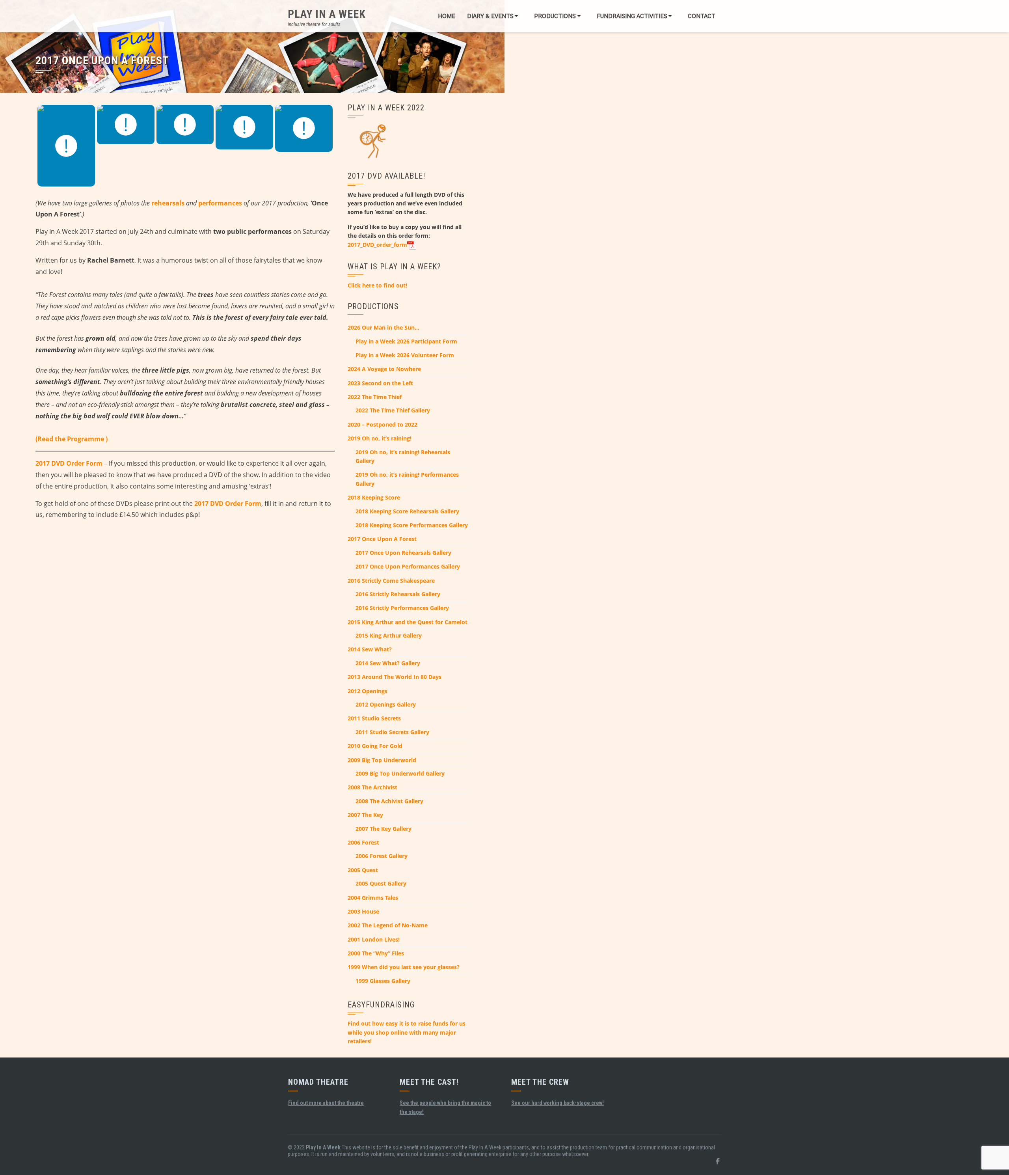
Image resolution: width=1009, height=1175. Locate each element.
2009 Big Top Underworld (382, 760)
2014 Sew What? (370, 649)
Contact (701, 16)
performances (220, 203)
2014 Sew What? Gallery (388, 663)
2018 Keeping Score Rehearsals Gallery (407, 511)
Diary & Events (490, 16)
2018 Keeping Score (374, 497)
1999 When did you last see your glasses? (404, 967)
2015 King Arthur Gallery (389, 635)
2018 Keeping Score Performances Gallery (412, 525)
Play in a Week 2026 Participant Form (406, 341)
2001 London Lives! (374, 939)
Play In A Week (327, 14)
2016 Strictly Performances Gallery (402, 608)
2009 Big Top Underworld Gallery (400, 773)
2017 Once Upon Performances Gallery (408, 566)
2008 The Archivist (372, 787)
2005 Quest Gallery (381, 883)
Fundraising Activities (632, 16)
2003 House (363, 911)
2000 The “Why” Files (376, 953)
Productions (555, 16)
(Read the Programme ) (71, 439)
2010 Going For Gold (375, 746)
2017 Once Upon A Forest (382, 539)
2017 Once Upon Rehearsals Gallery (403, 552)
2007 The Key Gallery (383, 828)
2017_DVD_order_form (377, 244)
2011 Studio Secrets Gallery (392, 732)
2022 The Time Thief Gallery (393, 410)
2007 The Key (365, 815)
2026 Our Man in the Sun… (383, 327)
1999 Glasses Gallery (383, 981)
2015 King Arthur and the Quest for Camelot (407, 622)
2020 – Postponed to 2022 (382, 424)
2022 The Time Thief (375, 397)
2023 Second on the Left (380, 383)
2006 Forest (363, 842)
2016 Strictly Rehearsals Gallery (398, 594)
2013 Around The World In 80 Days (394, 677)
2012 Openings (367, 691)
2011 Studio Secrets (374, 718)
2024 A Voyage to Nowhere (384, 369)
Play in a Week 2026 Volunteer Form (405, 355)
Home (446, 16)
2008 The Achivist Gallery (389, 801)
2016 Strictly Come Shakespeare (391, 580)
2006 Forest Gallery (382, 856)
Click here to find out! (377, 285)
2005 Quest (363, 870)
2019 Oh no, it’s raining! (379, 438)
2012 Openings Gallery (386, 704)
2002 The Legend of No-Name (388, 925)
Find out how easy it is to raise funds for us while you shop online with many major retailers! (406, 1032)
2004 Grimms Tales (373, 897)
